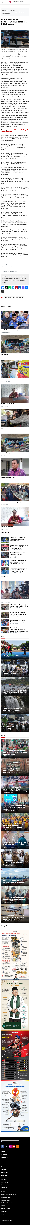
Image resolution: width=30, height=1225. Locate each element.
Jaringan (3, 1191)
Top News (4, 577)
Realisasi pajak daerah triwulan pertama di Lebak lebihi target (15, 525)
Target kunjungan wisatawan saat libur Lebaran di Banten (14, 691)
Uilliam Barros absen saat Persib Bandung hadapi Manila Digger (18, 539)
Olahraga (4, 1175)
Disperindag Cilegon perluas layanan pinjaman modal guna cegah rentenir (15, 752)
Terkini (3, 1151)
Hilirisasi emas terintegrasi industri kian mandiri (14, 976)
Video (3, 735)
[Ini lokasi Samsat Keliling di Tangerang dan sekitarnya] (15, 442)
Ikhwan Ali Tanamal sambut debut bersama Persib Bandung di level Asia (18, 562)
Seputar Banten (6, 1167)
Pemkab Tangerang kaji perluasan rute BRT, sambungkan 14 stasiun (17, 554)
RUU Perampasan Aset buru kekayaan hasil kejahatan (14, 1127)
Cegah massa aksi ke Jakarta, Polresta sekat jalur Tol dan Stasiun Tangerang (19, 546)
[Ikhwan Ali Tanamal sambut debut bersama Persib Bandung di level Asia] (5, 562)
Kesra (3, 1185)
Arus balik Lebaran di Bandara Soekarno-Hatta (15, 673)
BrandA (3, 1205)
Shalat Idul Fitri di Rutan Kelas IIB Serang (15, 728)
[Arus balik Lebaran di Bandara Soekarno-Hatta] (15, 668)
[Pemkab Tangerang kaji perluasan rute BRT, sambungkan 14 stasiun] (5, 555)
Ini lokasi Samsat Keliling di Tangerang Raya (13, 378)
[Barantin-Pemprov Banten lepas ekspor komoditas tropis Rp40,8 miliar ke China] (5, 630)
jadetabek (19, 297)
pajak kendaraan (7, 301)
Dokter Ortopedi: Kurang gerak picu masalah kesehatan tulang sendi (13, 825)
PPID (2, 1214)
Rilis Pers (4, 1187)
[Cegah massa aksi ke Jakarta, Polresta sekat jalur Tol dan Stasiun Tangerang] (5, 547)
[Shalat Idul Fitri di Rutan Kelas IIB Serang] (15, 723)
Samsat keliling (9, 297)
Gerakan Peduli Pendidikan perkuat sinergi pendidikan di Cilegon (15, 807)
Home (6, 10)
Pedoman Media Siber (8, 1203)
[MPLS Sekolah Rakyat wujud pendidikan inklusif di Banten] (5, 607)
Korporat (4, 1211)
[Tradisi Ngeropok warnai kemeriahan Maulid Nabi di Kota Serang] (5, 615)
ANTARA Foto (5, 1208)
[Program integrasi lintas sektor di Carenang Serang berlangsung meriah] (15, 492)
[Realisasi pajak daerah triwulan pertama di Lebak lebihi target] (15, 516)
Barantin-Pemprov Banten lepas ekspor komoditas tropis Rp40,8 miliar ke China (19, 629)
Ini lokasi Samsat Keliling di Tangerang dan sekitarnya (13, 452)
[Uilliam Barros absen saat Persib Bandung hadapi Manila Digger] (5, 539)
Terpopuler (5, 532)
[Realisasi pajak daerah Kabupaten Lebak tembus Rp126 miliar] (15, 393)
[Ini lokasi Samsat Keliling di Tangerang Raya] (15, 369)
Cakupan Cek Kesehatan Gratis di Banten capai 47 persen (13, 862)
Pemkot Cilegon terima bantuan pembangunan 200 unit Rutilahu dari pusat (14, 770)
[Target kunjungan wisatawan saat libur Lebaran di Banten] (15, 686)
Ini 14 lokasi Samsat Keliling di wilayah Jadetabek (13, 353)
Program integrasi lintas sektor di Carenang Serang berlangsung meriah (13, 501)
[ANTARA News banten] (17, 2)
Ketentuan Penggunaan (8, 1194)
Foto (2, 636)
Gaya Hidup (4, 1182)
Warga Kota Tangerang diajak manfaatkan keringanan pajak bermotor (14, 329)
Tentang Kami (5, 1200)
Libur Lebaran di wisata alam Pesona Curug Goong (14, 709)
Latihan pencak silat (11, 655)
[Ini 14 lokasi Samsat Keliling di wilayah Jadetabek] (15, 344)
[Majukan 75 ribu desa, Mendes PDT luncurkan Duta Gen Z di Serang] (15, 590)
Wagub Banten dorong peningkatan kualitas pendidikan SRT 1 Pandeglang (15, 789)
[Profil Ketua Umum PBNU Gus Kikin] (15, 1005)
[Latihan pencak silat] (15, 649)
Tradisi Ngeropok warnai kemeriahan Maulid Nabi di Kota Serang (18, 614)
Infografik (4, 926)
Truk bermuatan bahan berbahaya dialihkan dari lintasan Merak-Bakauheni (13, 880)
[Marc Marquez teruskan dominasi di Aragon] (15, 1056)
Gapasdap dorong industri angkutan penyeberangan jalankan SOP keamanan (13, 917)
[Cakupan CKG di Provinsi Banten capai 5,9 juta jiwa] (5, 622)
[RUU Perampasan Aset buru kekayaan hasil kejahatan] (15, 1106)
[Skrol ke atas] (27, 1218)
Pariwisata (4, 1172)
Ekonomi (12, 10)
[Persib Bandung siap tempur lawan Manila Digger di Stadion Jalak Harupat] (5, 570)
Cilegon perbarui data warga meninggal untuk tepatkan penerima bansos (14, 844)
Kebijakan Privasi (6, 1197)
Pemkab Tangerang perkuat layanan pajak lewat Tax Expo (13, 476)
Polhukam (4, 1179)
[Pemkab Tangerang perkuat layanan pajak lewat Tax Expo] (15, 467)
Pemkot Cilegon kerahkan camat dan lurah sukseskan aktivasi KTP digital (14, 899)
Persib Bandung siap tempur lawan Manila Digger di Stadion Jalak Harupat (19, 569)
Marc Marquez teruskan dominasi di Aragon (12, 1077)
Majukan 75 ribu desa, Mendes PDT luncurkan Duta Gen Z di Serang (12, 599)
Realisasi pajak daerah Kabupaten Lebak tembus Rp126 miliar (14, 402)
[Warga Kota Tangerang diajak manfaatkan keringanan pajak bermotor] (15, 319)
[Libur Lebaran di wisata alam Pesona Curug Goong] (15, 704)
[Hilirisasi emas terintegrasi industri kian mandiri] (15, 955)
